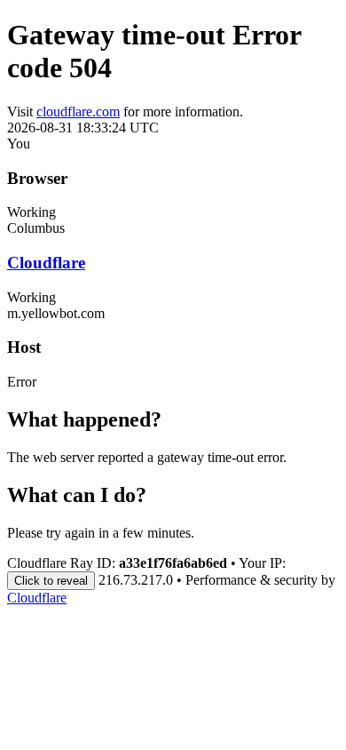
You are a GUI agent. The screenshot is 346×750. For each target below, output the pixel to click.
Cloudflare (46, 262)
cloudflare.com (78, 111)
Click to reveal (51, 580)
